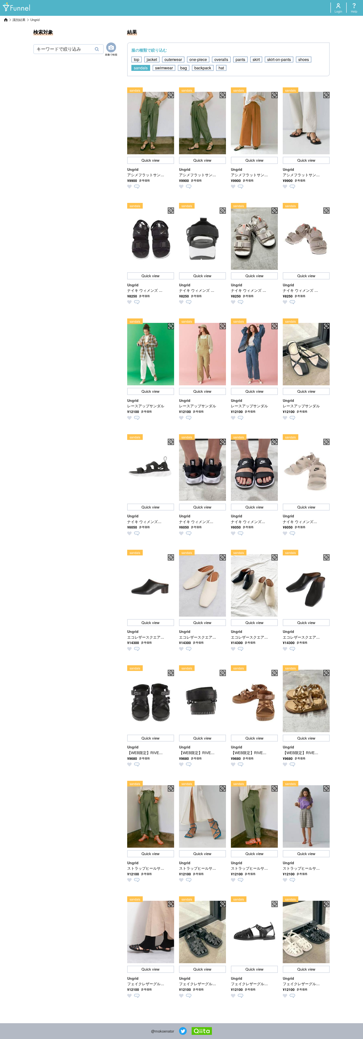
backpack (202, 68)
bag (183, 68)
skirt (256, 59)
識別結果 (19, 20)
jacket (152, 59)
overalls (221, 59)
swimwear (164, 68)
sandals (141, 68)
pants (240, 59)
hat (221, 68)
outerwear (173, 59)
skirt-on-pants (279, 59)
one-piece (198, 59)
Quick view (150, 160)
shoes (303, 59)
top (136, 59)
